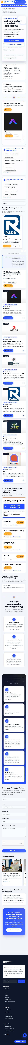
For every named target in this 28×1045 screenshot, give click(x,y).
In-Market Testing (8, 166)
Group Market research (10, 163)
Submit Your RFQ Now (14, 930)
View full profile (17, 525)
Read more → (6, 881)
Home (4, 8)
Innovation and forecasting (10, 170)
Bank (16, 191)
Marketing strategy (10, 8)
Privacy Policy (8, 999)
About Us (7, 988)
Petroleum (7, 194)
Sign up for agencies (9, 1028)
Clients (6, 995)
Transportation (8, 184)
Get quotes (7, 109)
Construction (7, 187)
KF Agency (7, 131)
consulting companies (9, 160)
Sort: (5, 282)
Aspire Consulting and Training (12, 341)
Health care (13, 194)
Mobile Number (5, 818)
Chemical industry (8, 191)
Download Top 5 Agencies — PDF (15, 506)
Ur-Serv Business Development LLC (13, 374)
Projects (7, 997)
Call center (7, 153)
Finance (15, 184)
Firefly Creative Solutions (10, 439)
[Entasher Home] (7, 2)
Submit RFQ (9, 285)
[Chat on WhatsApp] (25, 1035)
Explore (6, 1011)
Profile (16, 135)
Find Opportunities (9, 1018)
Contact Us (7, 991)
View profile (15, 246)
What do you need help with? (8, 825)
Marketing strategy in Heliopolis (9, 12)
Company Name (5, 811)
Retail (13, 187)
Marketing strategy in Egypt (8, 9)
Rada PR (5, 406)
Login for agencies (9, 1030)
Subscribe (21, 981)
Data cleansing (19, 160)
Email (3, 804)
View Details (9, 317)
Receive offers (8, 1014)
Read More (7, 173)
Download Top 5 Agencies (15, 44)
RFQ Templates (8, 1016)
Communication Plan (9, 157)
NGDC (5, 471)
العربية (5, 1034)
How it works (8, 1009)
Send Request (14, 850)
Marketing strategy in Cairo (8, 11)
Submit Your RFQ (15, 40)
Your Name (4, 796)
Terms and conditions (10, 1001)
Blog (6, 993)
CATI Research (15, 153)
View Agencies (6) (9, 50)
